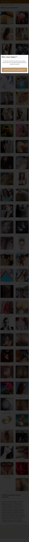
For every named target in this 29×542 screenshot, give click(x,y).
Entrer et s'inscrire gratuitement (14, 70)
